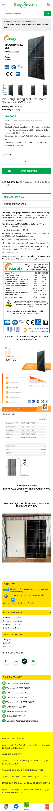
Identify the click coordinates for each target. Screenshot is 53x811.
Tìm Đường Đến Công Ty (6, 810)
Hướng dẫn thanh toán (12, 621)
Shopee (47, 809)
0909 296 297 (12, 182)
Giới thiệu (7, 643)
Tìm (47, 13)
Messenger (16, 809)
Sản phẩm (7, 647)
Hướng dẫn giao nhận (12, 624)
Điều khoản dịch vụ (11, 628)
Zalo (37, 809)
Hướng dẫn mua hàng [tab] (15, 204)
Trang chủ (7, 640)
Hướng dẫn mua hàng (12, 617)
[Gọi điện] (26, 805)
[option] (8, 90)
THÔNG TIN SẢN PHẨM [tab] (14, 197)
